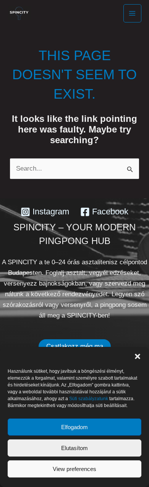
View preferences (74, 469)
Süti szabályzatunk (88, 398)
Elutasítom (74, 448)
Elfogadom (74, 427)
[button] (137, 356)
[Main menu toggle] (132, 13)
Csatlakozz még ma (74, 346)
